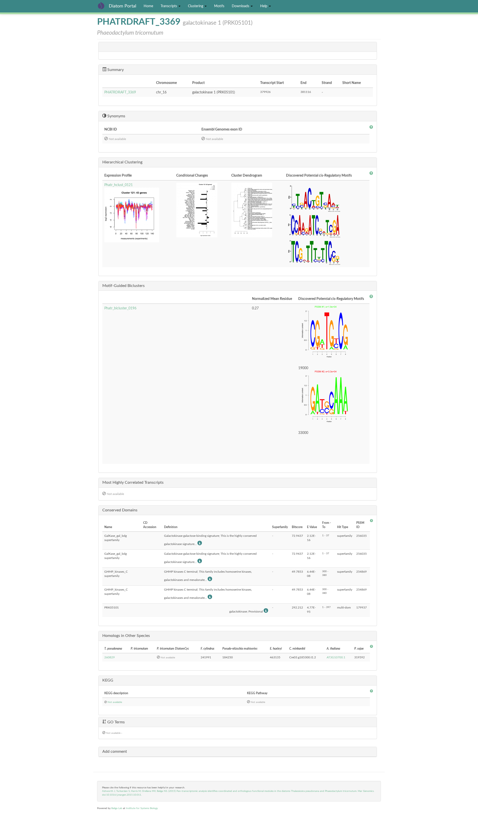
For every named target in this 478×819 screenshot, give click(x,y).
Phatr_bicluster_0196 (120, 308)
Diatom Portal (122, 6)
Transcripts (169, 6)
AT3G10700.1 (336, 657)
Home (148, 6)
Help (264, 6)
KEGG (107, 680)
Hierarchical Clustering (122, 162)
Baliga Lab (116, 808)
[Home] (103, 5)
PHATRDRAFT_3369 (120, 92)
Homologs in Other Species (126, 636)
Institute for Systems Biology (142, 808)
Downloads (241, 6)
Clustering (196, 6)
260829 (109, 657)
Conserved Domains (119, 510)
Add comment (114, 751)
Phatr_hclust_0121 (118, 185)
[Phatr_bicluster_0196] (332, 333)
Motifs (219, 6)
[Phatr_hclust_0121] (138, 215)
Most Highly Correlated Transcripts (133, 482)
